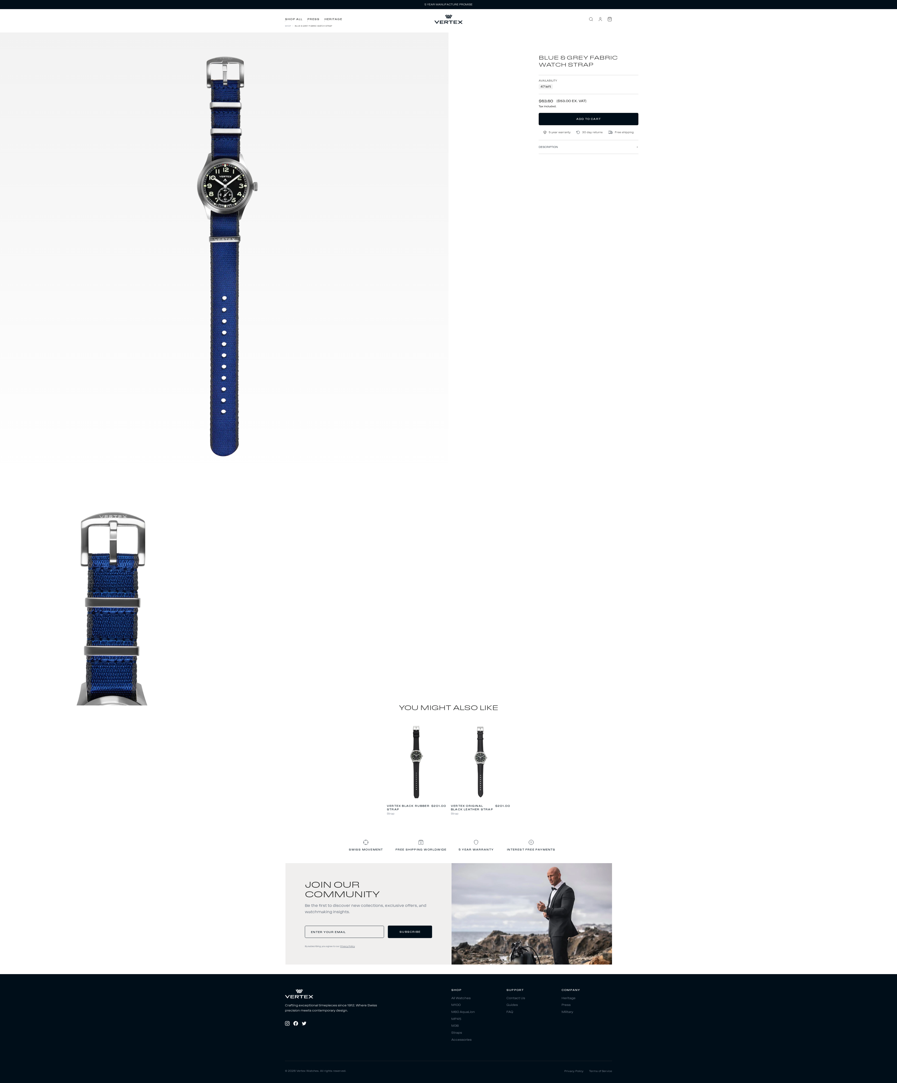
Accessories (461, 1040)
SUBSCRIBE (409, 931)
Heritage (333, 19)
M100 (456, 1005)
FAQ (509, 1012)
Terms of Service (600, 1071)
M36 (455, 1026)
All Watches (461, 998)
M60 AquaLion (463, 1012)
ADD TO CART (588, 118)
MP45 (456, 1019)
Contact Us (515, 998)
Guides (512, 1005)
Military (567, 1012)
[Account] (600, 19)
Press (313, 19)
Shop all (294, 19)
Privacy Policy (347, 946)
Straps (456, 1033)
